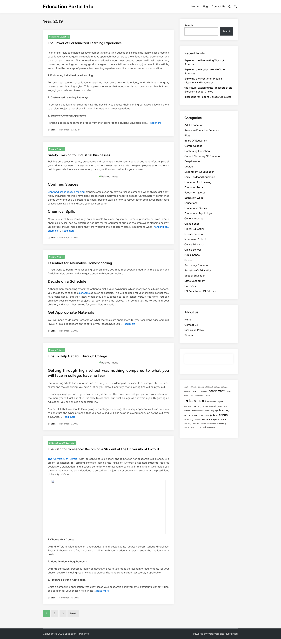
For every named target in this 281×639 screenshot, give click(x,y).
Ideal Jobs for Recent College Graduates (207, 96)
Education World (193, 197)
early (186, 395)
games (219, 406)
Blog (205, 6)
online (187, 415)
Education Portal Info (68, 6)
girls (225, 406)
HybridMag (231, 633)
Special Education (194, 275)
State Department (194, 280)
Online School (192, 249)
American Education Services (201, 130)
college (217, 387)
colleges (224, 387)
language (214, 411)
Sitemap (189, 335)
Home (195, 6)
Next (73, 613)
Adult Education (193, 125)
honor (207, 411)
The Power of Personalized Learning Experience (85, 43)
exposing (197, 406)
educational (211, 402)
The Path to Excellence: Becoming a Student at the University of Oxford (103, 449)
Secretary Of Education (198, 270)
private (196, 415)
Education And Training (197, 182)
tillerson (196, 423)
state (223, 419)
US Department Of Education (62, 443)
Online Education (194, 244)
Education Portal (193, 187)
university (221, 423)
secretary (207, 419)
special (216, 419)
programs (205, 415)
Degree (188, 166)
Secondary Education (196, 265)
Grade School (192, 223)
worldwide (211, 427)
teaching (187, 423)
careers (201, 387)
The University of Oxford (62, 458)
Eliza (53, 129)
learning (224, 410)
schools (198, 419)
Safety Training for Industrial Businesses (79, 155)
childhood (209, 387)
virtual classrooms (191, 427)
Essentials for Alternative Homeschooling (80, 263)
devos (228, 391)
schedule (84, 292)
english (220, 402)
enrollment (188, 406)
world (203, 427)
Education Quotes (194, 192)
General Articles (56, 149)
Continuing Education (59, 37)
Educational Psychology (198, 213)
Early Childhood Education (199, 176)
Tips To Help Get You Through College (77, 356)
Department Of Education (199, 171)
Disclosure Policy (194, 330)
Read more (155, 122)
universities (211, 423)
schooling (188, 419)
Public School (192, 254)
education (195, 400)
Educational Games (195, 208)
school (223, 415)
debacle (187, 391)
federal (212, 406)
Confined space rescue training (66, 191)
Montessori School (195, 239)
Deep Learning (192, 161)
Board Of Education (195, 140)
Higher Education (194, 228)
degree (195, 391)
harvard (187, 411)
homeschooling (197, 411)
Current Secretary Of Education (202, 156)
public (214, 415)
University (190, 286)
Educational (191, 202)
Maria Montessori (194, 234)
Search (188, 25)
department (216, 391)
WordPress (213, 633)
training (203, 423)
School (188, 260)
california (193, 387)
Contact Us (218, 6)
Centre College (193, 145)
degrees (204, 391)
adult (186, 387)
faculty (205, 406)
